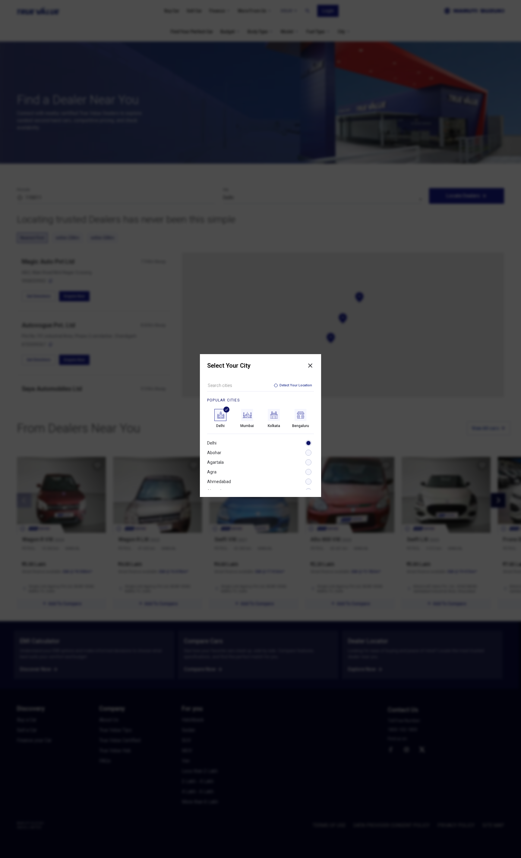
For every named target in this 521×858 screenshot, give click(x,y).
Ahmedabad (219, 481)
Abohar (214, 452)
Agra (211, 472)
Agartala (215, 462)
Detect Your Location (295, 385)
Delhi (211, 443)
